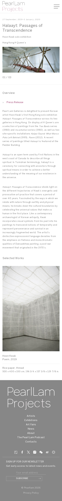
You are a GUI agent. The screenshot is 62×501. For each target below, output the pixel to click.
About (31, 433)
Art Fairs (31, 425)
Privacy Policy (31, 493)
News (31, 429)
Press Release (15, 102)
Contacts (31, 442)
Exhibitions (31, 420)
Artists (31, 416)
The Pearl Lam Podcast (31, 438)
